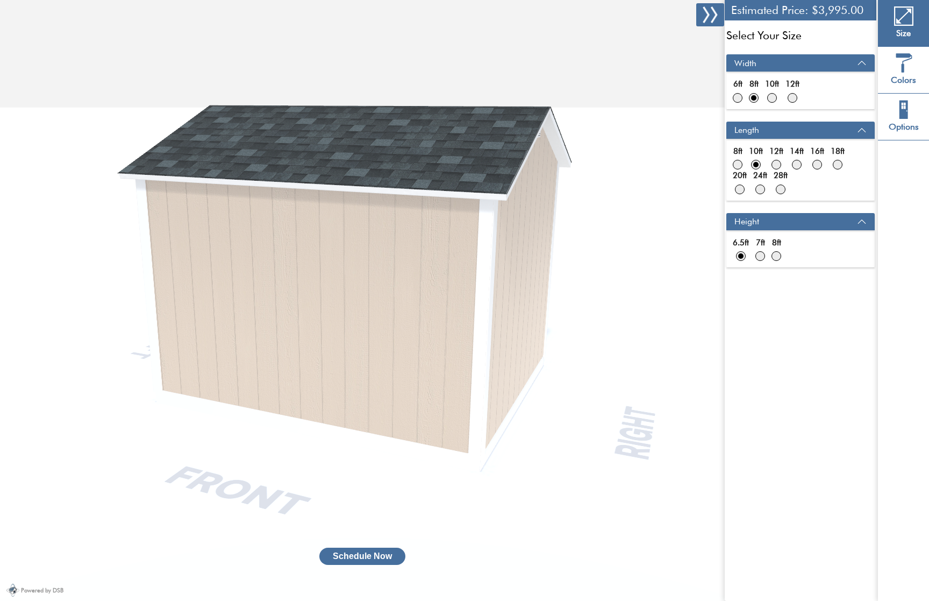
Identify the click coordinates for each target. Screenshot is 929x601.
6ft (737, 84)
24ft (760, 175)
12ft (792, 84)
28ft (781, 175)
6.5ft (741, 243)
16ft (817, 151)
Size (903, 33)
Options (904, 127)
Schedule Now (362, 556)
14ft (797, 151)
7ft (760, 243)
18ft (838, 151)
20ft (740, 175)
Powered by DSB (42, 590)
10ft (772, 84)
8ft (754, 84)
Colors (903, 80)
